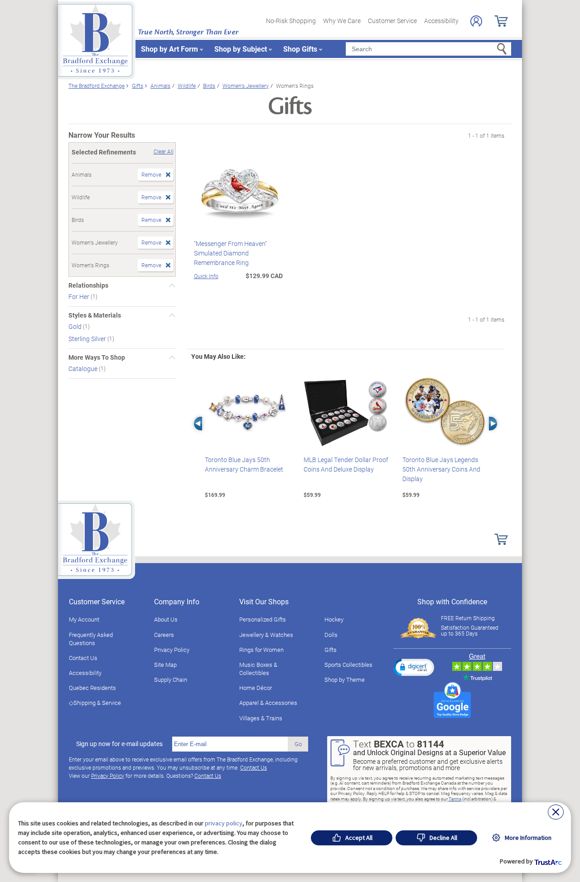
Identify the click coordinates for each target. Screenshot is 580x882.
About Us (166, 619)
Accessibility (441, 20)
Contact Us (83, 658)
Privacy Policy (171, 650)
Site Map (165, 664)
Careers (164, 635)
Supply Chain (170, 679)
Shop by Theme (344, 679)
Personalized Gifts (262, 619)
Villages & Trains (260, 718)
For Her (79, 296)
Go (298, 744)
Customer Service (392, 20)
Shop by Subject (240, 48)
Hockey (333, 619)
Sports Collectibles (348, 664)
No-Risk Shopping (291, 20)
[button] (413, 667)
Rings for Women (261, 650)
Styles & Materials (94, 315)
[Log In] (476, 21)
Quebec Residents (92, 688)
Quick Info (206, 276)
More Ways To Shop (96, 357)
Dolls (331, 635)
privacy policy (223, 823)
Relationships (88, 285)
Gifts (330, 650)
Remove (151, 174)
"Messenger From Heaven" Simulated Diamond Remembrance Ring (230, 253)
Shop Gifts (300, 48)
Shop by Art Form (169, 48)
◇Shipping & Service (95, 703)
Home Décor (255, 688)
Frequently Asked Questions (91, 639)
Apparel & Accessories (268, 703)
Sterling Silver (87, 338)
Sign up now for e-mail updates (119, 744)
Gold (75, 326)
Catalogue (83, 368)
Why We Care (342, 20)
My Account (84, 619)
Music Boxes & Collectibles (258, 668)
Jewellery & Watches (266, 635)
